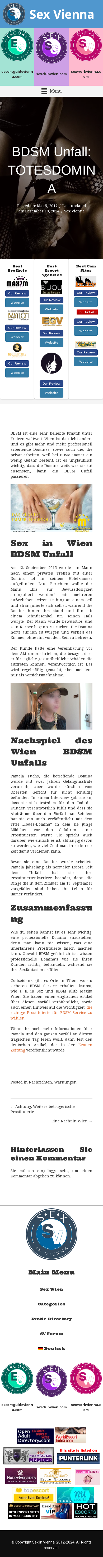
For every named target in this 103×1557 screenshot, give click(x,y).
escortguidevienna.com (17, 74)
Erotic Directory (51, 1319)
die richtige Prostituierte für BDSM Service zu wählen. (51, 1013)
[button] (17, 293)
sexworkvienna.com (86, 74)
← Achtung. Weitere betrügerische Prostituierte (43, 1109)
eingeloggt (47, 1170)
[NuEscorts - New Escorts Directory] (75, 1494)
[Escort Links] (87, 1476)
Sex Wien (51, 1289)
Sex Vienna (74, 210)
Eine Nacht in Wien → (72, 1120)
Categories (51, 1304)
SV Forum (51, 1333)
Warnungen (65, 1082)
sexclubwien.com (51, 73)
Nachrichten (40, 1082)
